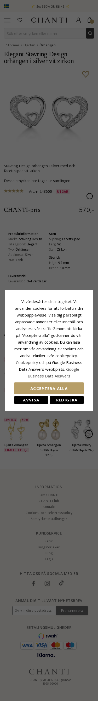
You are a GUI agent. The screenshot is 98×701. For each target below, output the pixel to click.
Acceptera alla (49, 388)
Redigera (67, 399)
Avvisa (31, 399)
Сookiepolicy (27, 362)
